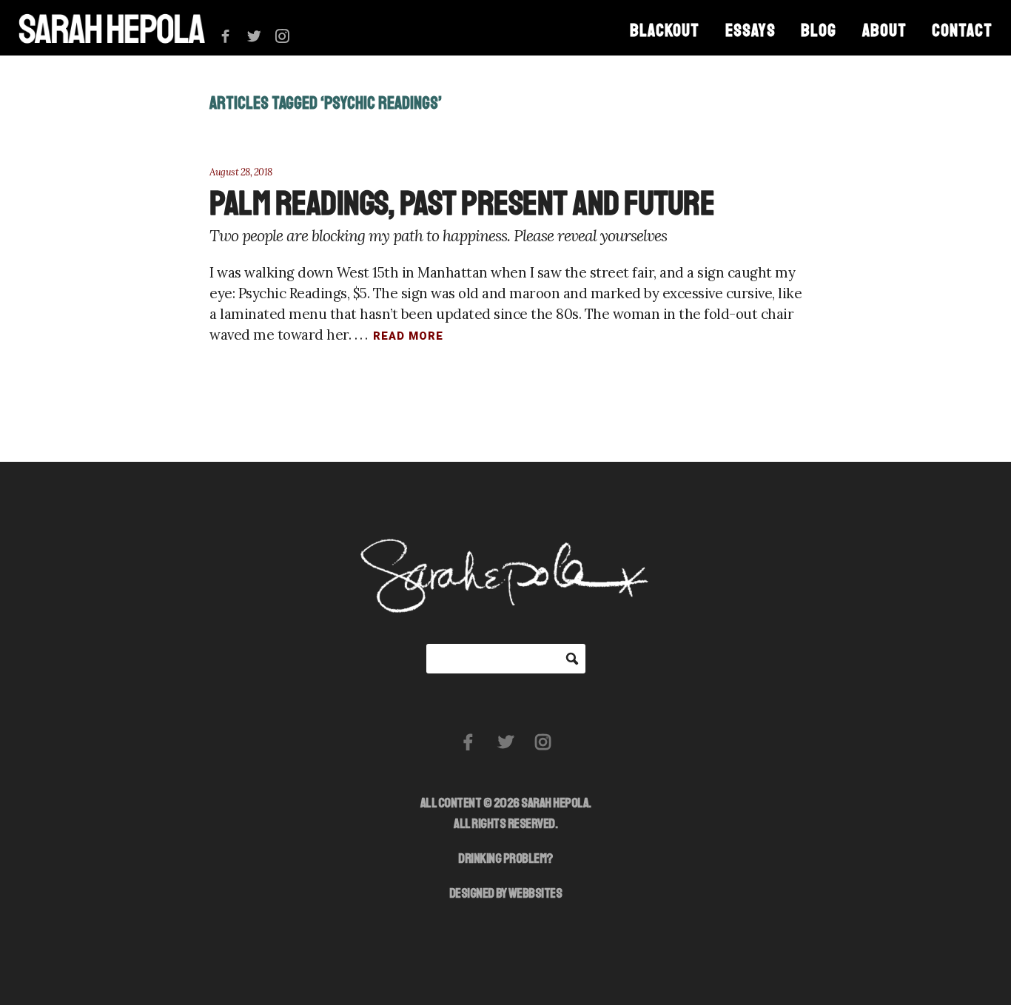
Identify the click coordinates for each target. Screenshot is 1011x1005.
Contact (962, 30)
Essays (750, 30)
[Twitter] (254, 37)
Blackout (664, 30)
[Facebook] (225, 37)
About (884, 30)
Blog (818, 30)
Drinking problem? (505, 858)
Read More (408, 336)
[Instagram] (282, 37)
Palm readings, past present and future (461, 203)
